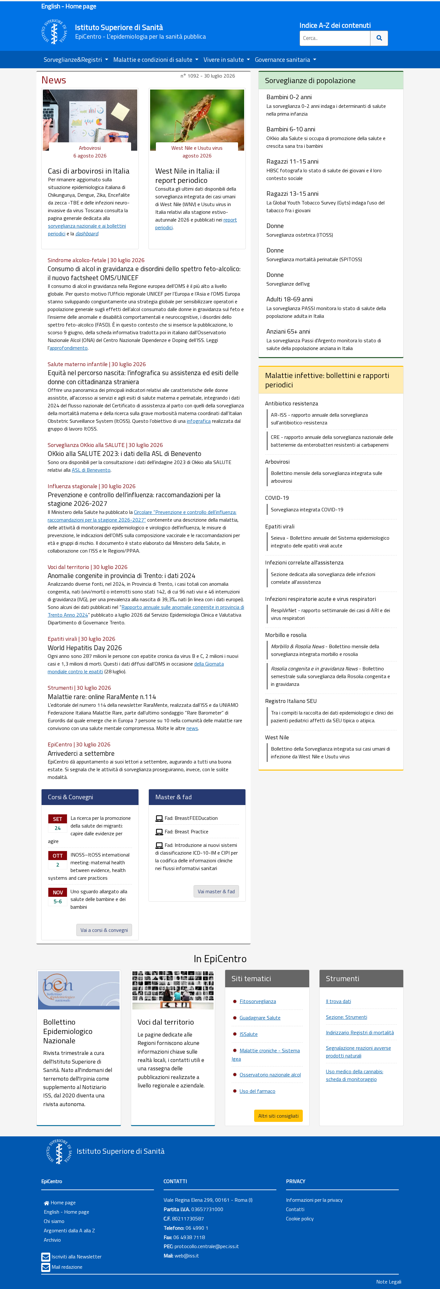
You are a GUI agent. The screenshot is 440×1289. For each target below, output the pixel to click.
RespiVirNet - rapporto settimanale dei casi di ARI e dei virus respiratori (330, 614)
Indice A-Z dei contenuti (335, 25)
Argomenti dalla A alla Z (69, 1230)
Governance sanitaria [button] (283, 59)
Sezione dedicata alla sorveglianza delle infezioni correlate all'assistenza (323, 578)
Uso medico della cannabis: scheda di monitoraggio (354, 1075)
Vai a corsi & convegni (104, 930)
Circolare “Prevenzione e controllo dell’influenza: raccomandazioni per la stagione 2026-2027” (142, 516)
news (192, 728)
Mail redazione (67, 1267)
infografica (199, 421)
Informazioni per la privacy (314, 1200)
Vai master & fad (216, 891)
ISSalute (249, 1034)
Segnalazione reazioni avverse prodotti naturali (358, 1051)
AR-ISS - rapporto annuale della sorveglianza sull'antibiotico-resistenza (319, 418)
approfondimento (69, 348)
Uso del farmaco (257, 1091)
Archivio (52, 1240)
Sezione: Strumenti (346, 1017)
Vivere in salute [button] (224, 59)
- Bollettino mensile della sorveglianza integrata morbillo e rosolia (325, 650)
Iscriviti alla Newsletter (76, 1256)
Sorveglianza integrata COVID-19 (307, 509)
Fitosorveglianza (258, 1001)
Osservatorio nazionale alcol (270, 1074)
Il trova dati (338, 1001)
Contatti (295, 1209)
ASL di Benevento (91, 470)
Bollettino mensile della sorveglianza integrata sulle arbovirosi (326, 477)
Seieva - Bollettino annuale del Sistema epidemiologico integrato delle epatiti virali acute (330, 541)
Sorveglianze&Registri (73, 59)
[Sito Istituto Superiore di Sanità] (59, 1152)
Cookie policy (300, 1218)
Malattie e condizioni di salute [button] (153, 59)
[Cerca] (379, 38)
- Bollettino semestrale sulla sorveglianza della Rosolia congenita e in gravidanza (330, 676)
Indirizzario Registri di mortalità (360, 1032)
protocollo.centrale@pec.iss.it (207, 1246)
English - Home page (68, 6)
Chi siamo (54, 1221)
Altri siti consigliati (278, 1116)
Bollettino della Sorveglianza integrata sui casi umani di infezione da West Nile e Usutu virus (330, 752)
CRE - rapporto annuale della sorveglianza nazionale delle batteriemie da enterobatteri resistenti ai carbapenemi (332, 441)
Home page (62, 1202)
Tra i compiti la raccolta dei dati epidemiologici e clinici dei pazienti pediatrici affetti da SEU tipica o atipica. (332, 716)
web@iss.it (187, 1255)
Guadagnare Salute (260, 1017)
